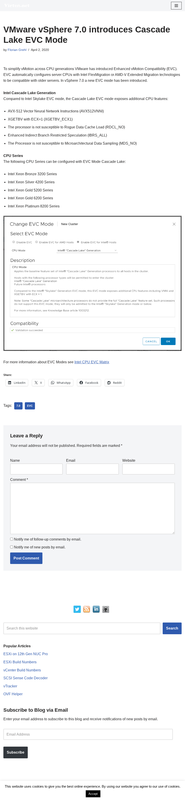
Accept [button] (93, 793)
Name (15, 460)
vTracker (10, 686)
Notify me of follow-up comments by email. (47, 539)
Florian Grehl (17, 50)
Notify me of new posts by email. (39, 547)
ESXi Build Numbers (20, 662)
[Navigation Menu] (176, 5)
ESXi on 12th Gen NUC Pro (25, 654)
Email (70, 460)
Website (128, 460)
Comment (19, 480)
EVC (30, 405)
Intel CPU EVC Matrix (91, 362)
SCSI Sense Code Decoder (25, 678)
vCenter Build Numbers (22, 670)
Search (172, 628)
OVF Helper (13, 694)
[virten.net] (16, 5)
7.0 (18, 405)
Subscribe (15, 752)
